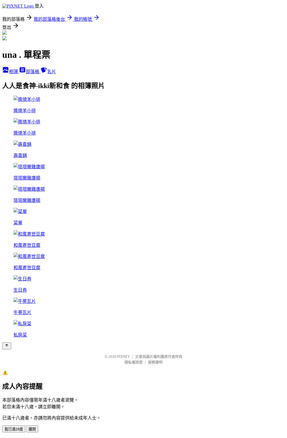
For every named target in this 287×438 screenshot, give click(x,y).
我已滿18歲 (13, 429)
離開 (32, 429)
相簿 (14, 71)
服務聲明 (155, 362)
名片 (51, 71)
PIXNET (123, 356)
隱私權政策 (133, 362)
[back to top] (6, 345)
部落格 (33, 71)
